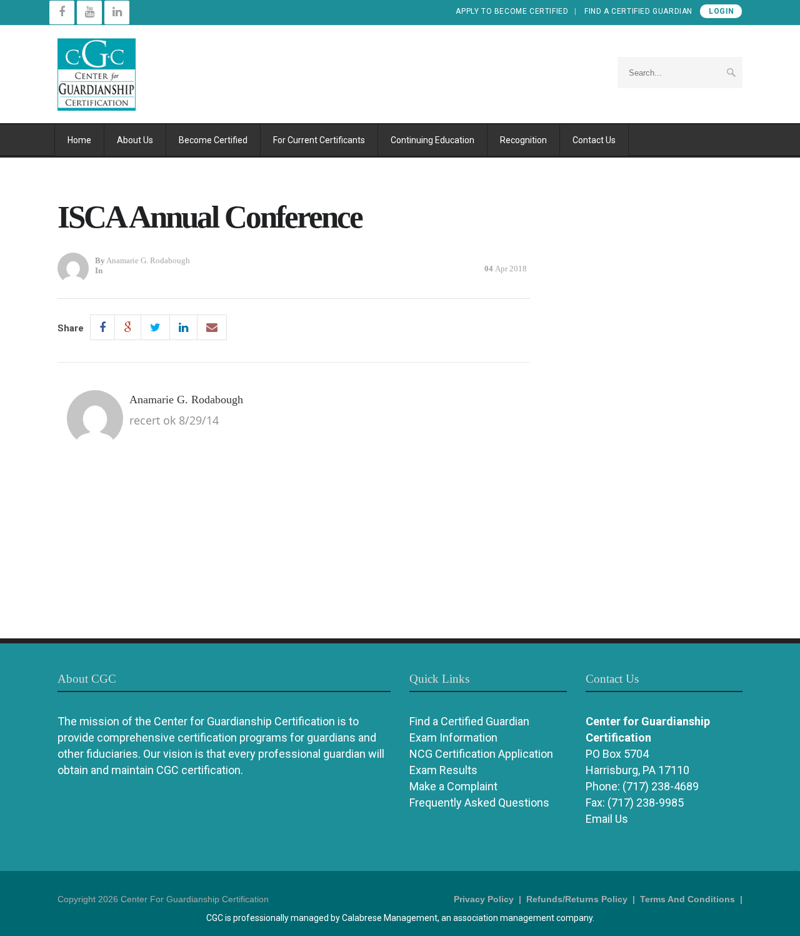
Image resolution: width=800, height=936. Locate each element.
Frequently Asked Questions (479, 802)
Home (79, 140)
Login (721, 11)
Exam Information (453, 737)
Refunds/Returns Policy (577, 899)
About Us (135, 140)
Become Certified (213, 140)
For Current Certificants (319, 140)
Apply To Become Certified (512, 11)
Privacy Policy (484, 899)
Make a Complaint (453, 786)
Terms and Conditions (687, 899)
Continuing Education (432, 140)
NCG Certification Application (481, 753)
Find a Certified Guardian (638, 11)
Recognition (523, 140)
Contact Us (594, 140)
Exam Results (443, 770)
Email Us (607, 818)
